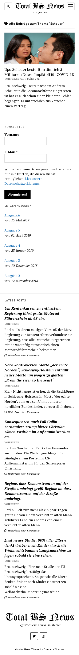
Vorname (11, 134)
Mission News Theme (27, 649)
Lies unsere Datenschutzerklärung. (23, 180)
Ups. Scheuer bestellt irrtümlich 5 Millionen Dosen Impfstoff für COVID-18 (39, 72)
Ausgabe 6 (12, 215)
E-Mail (10, 152)
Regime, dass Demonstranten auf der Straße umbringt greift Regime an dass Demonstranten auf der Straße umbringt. (37, 491)
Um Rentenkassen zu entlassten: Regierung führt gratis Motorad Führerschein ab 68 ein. (32, 313)
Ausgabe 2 (12, 275)
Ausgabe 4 (12, 245)
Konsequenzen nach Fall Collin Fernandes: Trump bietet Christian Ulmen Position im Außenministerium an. (37, 429)
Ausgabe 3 (12, 260)
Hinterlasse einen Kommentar (23, 355)
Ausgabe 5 (12, 230)
